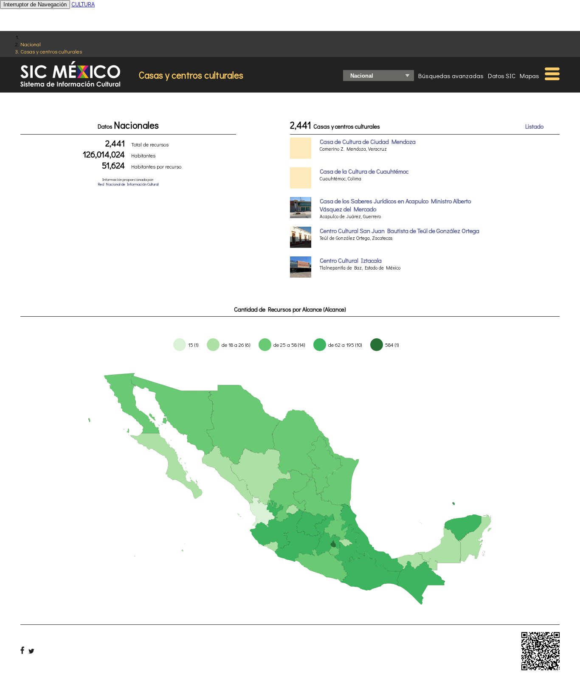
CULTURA (83, 4)
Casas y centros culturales (51, 51)
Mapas (529, 75)
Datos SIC (501, 75)
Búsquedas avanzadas (451, 75)
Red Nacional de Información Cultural (128, 184)
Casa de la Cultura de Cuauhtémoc (364, 171)
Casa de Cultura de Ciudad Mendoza (368, 142)
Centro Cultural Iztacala (351, 260)
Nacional (30, 44)
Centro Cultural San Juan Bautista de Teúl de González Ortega (399, 231)
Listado (534, 126)
